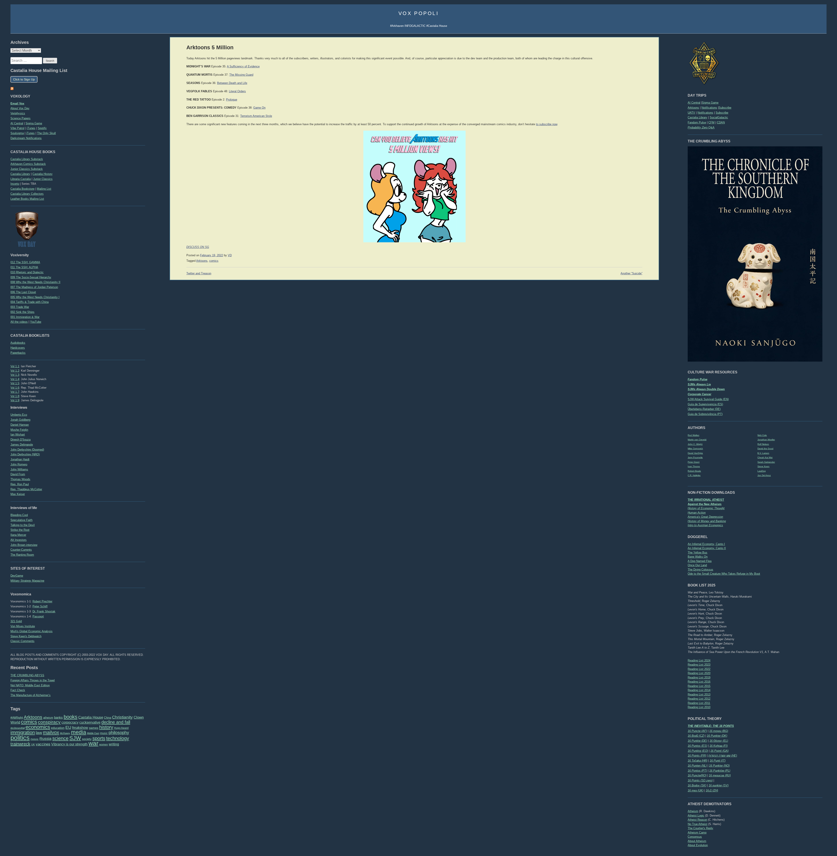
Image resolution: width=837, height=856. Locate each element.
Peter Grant (693, 462)
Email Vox (17, 103)
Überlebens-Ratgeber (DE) (704, 409)
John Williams (19, 469)
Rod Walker (693, 435)
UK (33, 744)
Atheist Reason (697, 819)
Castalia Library (697, 117)
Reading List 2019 (699, 677)
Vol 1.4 (14, 379)
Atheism (693, 811)
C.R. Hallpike (694, 475)
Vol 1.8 (14, 396)
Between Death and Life (232, 83)
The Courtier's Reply (700, 828)
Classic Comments (22, 641)
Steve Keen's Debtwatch (25, 636)
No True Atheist (697, 824)
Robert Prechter (42, 601)
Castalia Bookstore (22, 188)
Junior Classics (43, 179)
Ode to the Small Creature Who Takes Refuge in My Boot (724, 573)
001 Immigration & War (24, 317)
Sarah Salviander (766, 462)
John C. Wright (695, 444)
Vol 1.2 (14, 370)
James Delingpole (21, 444)
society (87, 739)
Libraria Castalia (20, 179)
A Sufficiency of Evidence (243, 66)
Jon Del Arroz (764, 475)
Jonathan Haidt (19, 459)
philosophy (119, 732)
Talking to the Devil (22, 525)
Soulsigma (17, 133)
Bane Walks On (698, 556)
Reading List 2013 (699, 694)
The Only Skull (46, 133)
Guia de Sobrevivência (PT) (705, 414)
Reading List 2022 (699, 669)
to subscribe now (546, 124)
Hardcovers (17, 347)
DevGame (16, 575)
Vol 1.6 (14, 387)
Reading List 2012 (699, 698)
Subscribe (725, 107)
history (106, 727)
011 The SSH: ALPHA (24, 267)
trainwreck (20, 744)
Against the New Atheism (704, 504)
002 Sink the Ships (22, 312)
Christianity (122, 717)
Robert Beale (694, 471)
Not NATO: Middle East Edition (30, 685)
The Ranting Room (22, 554)
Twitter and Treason (198, 273)
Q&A (701, 127)
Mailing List (44, 188)
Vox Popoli (418, 13)
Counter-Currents (21, 549)
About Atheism (697, 841)
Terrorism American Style (256, 116)
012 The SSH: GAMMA (25, 262)
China (107, 717)
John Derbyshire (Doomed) (27, 449)
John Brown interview (23, 545)
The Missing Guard (241, 74)
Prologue (231, 99)
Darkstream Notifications (26, 138)
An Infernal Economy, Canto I (706, 544)
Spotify (42, 128)
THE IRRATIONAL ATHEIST (706, 499)
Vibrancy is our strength (69, 744)
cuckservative (89, 722)
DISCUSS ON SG (197, 247)
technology (117, 738)
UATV (691, 112)
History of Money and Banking (707, 521)
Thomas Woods (20, 479)
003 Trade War (19, 307)
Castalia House (90, 717)
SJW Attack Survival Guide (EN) (708, 399)
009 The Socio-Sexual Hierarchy (30, 277)
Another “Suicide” (631, 273)
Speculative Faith (21, 520)
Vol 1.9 (14, 400)
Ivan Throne (694, 466)
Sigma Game (710, 102)
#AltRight (16, 717)
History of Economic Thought (706, 508)
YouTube (35, 321)
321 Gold (16, 621)
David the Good (765, 448)
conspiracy (49, 721)
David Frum (17, 474)
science (60, 738)
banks (58, 717)
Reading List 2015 (699, 686)
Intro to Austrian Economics (705, 525)
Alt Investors (18, 540)
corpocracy (69, 722)
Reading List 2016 (699, 681)
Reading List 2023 (699, 664)
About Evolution (698, 845)
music (104, 733)
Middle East (93, 733)
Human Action (697, 512)
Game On (259, 107)
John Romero (18, 464)
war (93, 743)
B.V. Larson (763, 453)
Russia (45, 738)
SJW (75, 738)
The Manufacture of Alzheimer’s (30, 695)
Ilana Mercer (18, 534)
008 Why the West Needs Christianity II (35, 282)
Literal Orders (237, 91)
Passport (38, 616)
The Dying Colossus (700, 569)
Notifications (709, 107)
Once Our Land (697, 565)
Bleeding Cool (19, 515)
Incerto (14, 183)
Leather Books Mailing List (27, 198)
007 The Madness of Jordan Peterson (34, 287)
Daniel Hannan (19, 424)
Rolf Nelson (763, 444)
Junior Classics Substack (26, 169)
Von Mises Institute (22, 626)
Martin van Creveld (697, 439)
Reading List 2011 (699, 703)
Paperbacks (18, 352)
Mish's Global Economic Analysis (31, 631)
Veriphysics (17, 113)
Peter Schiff (40, 606)
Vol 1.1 (14, 366)
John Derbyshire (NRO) (25, 454)
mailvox (51, 732)
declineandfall (17, 728)
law (39, 732)
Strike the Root (19, 529)
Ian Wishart (17, 434)
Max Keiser (17, 494)
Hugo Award (121, 727)
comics (29, 722)
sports (98, 738)
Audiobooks (17, 342)
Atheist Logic (696, 815)
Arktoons (693, 107)
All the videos (19, 321)
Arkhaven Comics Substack (28, 164)
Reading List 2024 (699, 660)
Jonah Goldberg (20, 419)
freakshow (80, 728)
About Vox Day (19, 108)
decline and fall (115, 722)
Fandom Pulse (697, 122)
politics (20, 737)
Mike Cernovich (695, 448)
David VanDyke (695, 453)
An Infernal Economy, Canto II (707, 548)
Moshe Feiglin (19, 429)
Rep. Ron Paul (19, 484)
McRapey (65, 733)
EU (68, 727)
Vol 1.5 (14, 383)
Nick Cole (762, 435)
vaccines (43, 744)
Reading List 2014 (699, 690)
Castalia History (42, 174)
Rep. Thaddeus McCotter (26, 489)
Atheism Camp (697, 832)
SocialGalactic (719, 117)
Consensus (695, 836)
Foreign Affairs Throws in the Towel (32, 680)
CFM (711, 122)
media (78, 732)
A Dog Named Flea (699, 561)
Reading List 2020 (699, 673)
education (58, 728)
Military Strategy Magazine (27, 580)
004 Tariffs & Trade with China (29, 302)
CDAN (721, 122)
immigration (22, 732)
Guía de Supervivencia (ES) (705, 404)
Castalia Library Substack (26, 159)
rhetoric (35, 739)
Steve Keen (763, 466)
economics (38, 727)
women (103, 744)
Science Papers (20, 118)
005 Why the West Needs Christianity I (35, 297)
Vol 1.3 (14, 374)
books (70, 717)
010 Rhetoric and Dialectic (27, 272)
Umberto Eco (18, 414)
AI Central (694, 102)
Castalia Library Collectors (27, 193)
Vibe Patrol (17, 128)
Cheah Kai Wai (764, 457)
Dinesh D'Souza (20, 439)
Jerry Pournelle (695, 457)
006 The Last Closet (23, 292)
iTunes (31, 128)
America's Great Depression (705, 516)
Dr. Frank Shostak (43, 611)
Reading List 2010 (699, 707)
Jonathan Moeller (766, 439)
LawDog (761, 471)
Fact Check (17, 690)
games (93, 728)
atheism (48, 717)
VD (230, 255)
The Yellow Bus (697, 552)
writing (114, 744)
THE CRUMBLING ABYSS (27, 675)
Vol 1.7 (14, 391)
